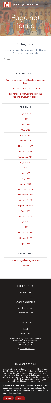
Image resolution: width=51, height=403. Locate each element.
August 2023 (25, 221)
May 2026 (25, 130)
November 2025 (25, 146)
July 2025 (25, 167)
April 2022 (25, 243)
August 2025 (25, 162)
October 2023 (25, 216)
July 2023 (25, 227)
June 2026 (25, 124)
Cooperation (25, 292)
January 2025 (25, 184)
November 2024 (25, 194)
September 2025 (25, 157)
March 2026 (25, 135)
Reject (20, 398)
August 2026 (25, 113)
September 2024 (25, 205)
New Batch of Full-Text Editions (25, 88)
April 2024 (25, 211)
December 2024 (25, 189)
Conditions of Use (25, 308)
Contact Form (25, 333)
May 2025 (25, 178)
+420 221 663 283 (27, 348)
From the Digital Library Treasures (25, 260)
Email (25, 329)
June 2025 (25, 173)
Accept (8, 398)
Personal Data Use (25, 313)
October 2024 (25, 200)
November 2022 (25, 232)
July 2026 (25, 119)
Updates (25, 265)
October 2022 (25, 238)
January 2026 (25, 140)
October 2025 (25, 151)
